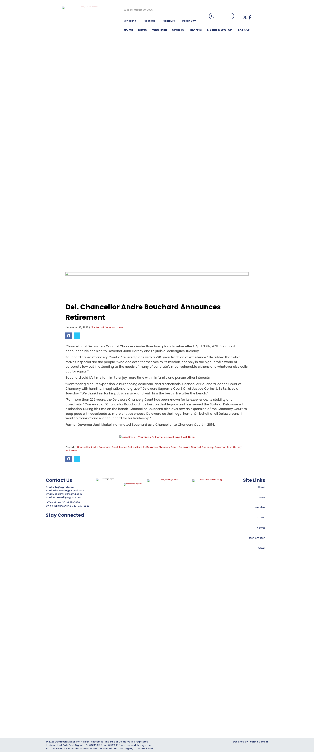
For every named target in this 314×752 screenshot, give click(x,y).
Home (261, 487)
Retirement (71, 450)
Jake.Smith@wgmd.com (67, 494)
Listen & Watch (256, 538)
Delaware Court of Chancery (196, 447)
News (262, 497)
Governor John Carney (228, 447)
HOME (128, 30)
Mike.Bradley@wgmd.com (68, 490)
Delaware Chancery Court (162, 447)
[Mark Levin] (157, 285)
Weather (260, 507)
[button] (245, 17)
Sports (178, 30)
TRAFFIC (195, 30)
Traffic (261, 517)
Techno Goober (258, 741)
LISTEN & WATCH (220, 30)
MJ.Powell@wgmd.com (67, 497)
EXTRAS (244, 30)
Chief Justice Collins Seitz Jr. (128, 447)
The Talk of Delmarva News (107, 327)
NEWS (142, 30)
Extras (261, 548)
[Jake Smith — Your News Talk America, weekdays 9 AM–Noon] (157, 437)
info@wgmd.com (63, 487)
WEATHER (159, 30)
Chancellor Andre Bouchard (94, 447)
